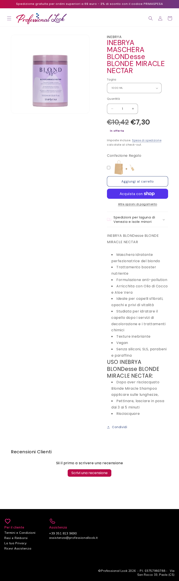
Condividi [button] (119, 427)
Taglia (111, 79)
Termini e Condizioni (20, 533)
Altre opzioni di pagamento (137, 204)
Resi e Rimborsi (16, 538)
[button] (9, 18)
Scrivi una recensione (89, 472)
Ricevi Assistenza (17, 548)
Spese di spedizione (146, 140)
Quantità (113, 99)
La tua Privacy (15, 543)
